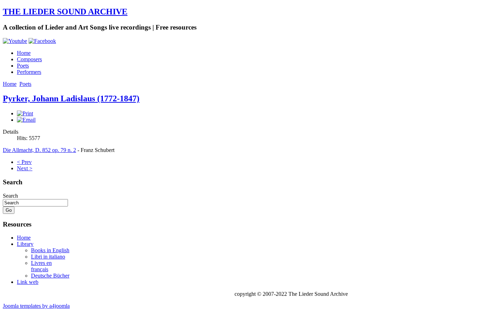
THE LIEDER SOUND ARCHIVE (65, 11)
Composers (29, 59)
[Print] (25, 113)
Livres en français (41, 266)
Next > (24, 168)
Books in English (50, 250)
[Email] (26, 120)
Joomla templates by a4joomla (36, 306)
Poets (23, 66)
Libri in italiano (48, 257)
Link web (27, 282)
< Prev (24, 162)
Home (24, 53)
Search (10, 196)
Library (25, 244)
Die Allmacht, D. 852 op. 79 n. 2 (39, 150)
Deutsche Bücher (50, 276)
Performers (29, 72)
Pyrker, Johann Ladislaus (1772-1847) (71, 98)
